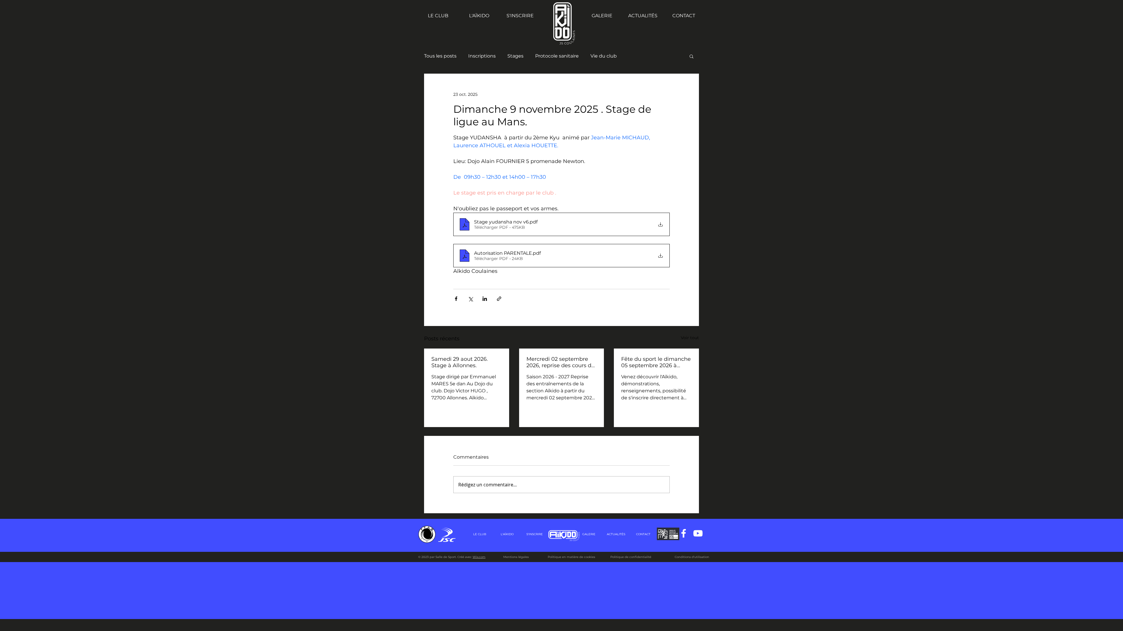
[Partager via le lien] (499, 298)
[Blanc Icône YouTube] (698, 533)
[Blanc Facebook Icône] (683, 533)
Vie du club (603, 56)
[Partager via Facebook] (456, 298)
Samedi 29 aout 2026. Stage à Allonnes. (459, 362)
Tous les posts (440, 56)
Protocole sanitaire (557, 56)
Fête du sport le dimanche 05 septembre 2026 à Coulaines (656, 362)
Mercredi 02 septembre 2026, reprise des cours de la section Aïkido (560, 362)
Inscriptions (482, 56)
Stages (515, 56)
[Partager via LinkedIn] (485, 298)
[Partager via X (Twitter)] (470, 298)
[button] (691, 56)
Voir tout (690, 337)
